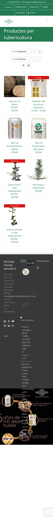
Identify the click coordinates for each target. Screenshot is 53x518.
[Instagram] (5, 326)
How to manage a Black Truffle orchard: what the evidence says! (26, 337)
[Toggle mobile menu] (47, 19)
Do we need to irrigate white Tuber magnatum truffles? (26, 414)
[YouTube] (13, 321)
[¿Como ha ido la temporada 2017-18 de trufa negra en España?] (25, 271)
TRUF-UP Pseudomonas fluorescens (38, 146)
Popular (23, 261)
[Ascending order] (39, 51)
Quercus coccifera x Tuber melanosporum (15, 232)
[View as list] (28, 65)
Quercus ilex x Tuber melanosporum (14, 187)
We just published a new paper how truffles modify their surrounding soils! (26, 378)
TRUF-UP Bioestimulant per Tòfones (15, 146)
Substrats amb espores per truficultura (38, 104)
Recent (29, 263)
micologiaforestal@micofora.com (34, 2)
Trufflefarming (27, 320)
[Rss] (5, 321)
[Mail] (13, 326)
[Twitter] (9, 321)
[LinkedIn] (9, 326)
